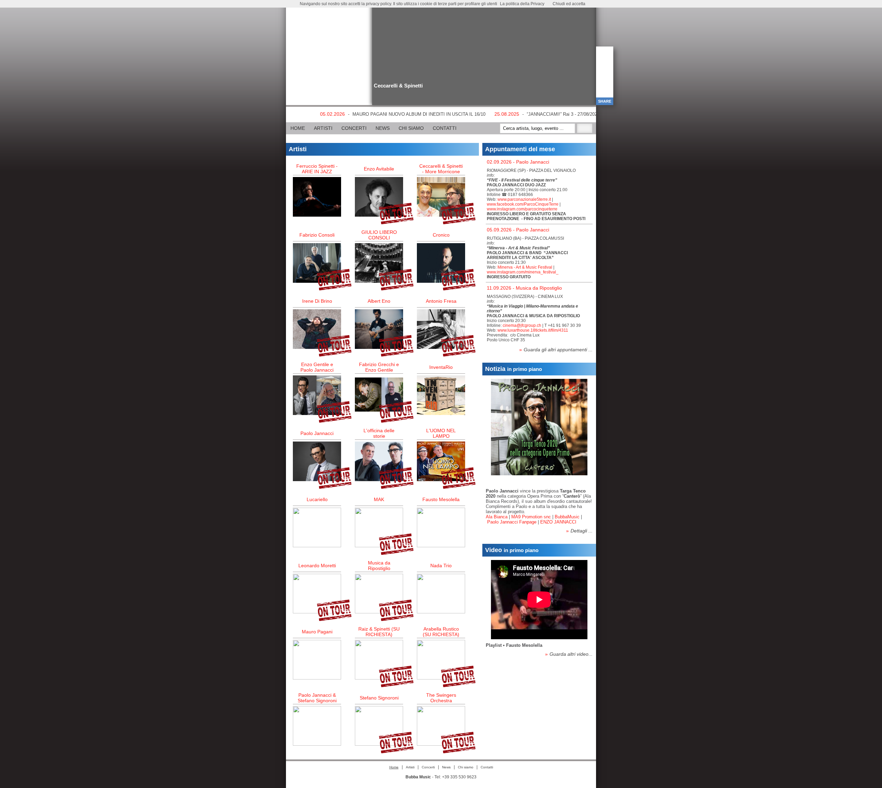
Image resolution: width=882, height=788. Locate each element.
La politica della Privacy (522, 3)
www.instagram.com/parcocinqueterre (522, 209)
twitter (311, 8)
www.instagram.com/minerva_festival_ (522, 272)
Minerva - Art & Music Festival (525, 267)
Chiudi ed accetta (569, 3)
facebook (299, 8)
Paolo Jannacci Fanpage (511, 522)
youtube (322, 8)
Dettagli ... (579, 530)
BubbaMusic (567, 516)
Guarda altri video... (569, 654)
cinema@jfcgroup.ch (522, 325)
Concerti (354, 128)
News (383, 128)
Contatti (445, 128)
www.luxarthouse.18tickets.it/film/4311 (533, 330)
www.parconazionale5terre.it (524, 199)
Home (297, 128)
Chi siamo (411, 128)
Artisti (323, 128)
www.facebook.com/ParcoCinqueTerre (522, 204)
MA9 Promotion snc (531, 516)
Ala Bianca (496, 516)
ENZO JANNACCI (558, 522)
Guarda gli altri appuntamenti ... (556, 349)
